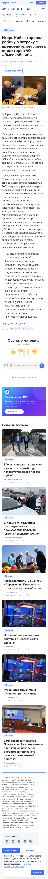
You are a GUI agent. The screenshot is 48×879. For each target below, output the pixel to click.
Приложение (11, 850)
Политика (16, 329)
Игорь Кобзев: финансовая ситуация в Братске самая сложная (21, 639)
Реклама (30, 850)
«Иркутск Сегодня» (13, 162)
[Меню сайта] (43, 9)
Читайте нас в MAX (12, 71)
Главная (7, 21)
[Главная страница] (15, 9)
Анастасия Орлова (23, 61)
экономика (29, 329)
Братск (13, 3)
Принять (37, 872)
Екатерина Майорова (13, 480)
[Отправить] (41, 365)
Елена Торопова (10, 592)
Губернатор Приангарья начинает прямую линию (20, 691)
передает (21, 179)
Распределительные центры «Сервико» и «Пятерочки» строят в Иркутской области (23, 584)
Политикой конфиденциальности (18, 865)
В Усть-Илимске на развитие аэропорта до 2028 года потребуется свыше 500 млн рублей (23, 470)
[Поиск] (36, 14)
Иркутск (5, 3)
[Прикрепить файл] (11, 366)
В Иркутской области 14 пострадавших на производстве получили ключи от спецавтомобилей (22, 528)
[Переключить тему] (30, 14)
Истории (30, 21)
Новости (18, 21)
